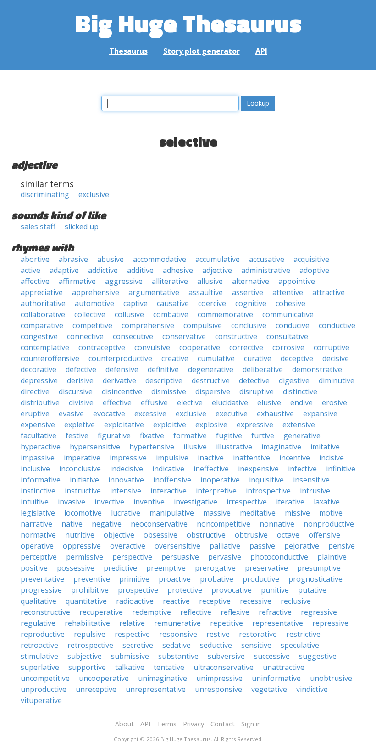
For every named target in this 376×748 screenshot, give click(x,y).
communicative (288, 314)
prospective (138, 590)
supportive (87, 667)
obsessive (160, 535)
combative (170, 314)
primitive (134, 579)
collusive (129, 314)
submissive (130, 656)
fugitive (229, 436)
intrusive (315, 491)
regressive (319, 612)
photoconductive (279, 557)
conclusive (248, 325)
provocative (231, 590)
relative (132, 623)
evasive (71, 413)
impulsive (172, 458)
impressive (128, 458)
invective (109, 502)
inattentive (251, 458)
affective (35, 281)
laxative (327, 502)
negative (107, 524)
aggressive (124, 281)
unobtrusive (331, 678)
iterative (290, 502)
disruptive (256, 391)
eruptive (35, 413)
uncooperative (104, 678)
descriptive (163, 380)
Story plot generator (201, 51)
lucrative (125, 513)
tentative (169, 667)
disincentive (122, 391)
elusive (269, 402)
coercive (212, 303)
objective (119, 535)
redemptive (151, 612)
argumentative (153, 292)
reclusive (296, 601)
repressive (330, 623)
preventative (42, 579)
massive (217, 513)
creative (174, 358)
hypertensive (151, 447)
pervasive (224, 557)
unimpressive (219, 678)
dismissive (168, 391)
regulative (38, 623)
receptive (215, 601)
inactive (211, 458)
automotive (94, 303)
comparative (42, 325)
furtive (262, 436)
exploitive (169, 424)
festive (77, 436)
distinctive (300, 391)
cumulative (216, 358)
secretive (137, 645)
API (261, 51)
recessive (255, 601)
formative (190, 436)
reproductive (43, 634)
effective (117, 402)
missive (297, 513)
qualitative (38, 601)
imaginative (281, 447)
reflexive (235, 612)
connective (85, 336)
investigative (195, 502)
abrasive (73, 259)
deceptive (297, 358)
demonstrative (317, 369)
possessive (75, 568)
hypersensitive (95, 447)
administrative (265, 270)
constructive (236, 336)
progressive (41, 590)
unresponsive (218, 689)
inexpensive (258, 469)
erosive (334, 402)
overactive (127, 546)
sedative (176, 645)
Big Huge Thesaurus (188, 23)
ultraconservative (224, 667)
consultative (287, 336)
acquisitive (311, 259)
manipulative (171, 513)
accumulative (217, 259)
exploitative (124, 424)
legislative (38, 513)
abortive (35, 259)
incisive (331, 458)
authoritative (43, 303)
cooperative (199, 347)
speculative (300, 645)
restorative (258, 634)
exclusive (93, 194)
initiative (84, 480)
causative (173, 303)
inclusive (35, 469)
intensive (125, 491)
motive (331, 513)
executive (232, 413)
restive (218, 634)
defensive (121, 369)
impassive (38, 458)
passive (262, 546)
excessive (150, 413)
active (30, 270)
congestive (39, 336)
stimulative (39, 656)
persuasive (180, 557)
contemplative (45, 347)
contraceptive (101, 347)
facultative (38, 436)
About (124, 724)
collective (89, 314)
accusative (266, 259)
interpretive (216, 491)
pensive (341, 546)
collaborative (43, 314)
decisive (335, 358)
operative (37, 546)
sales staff (38, 226)
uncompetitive (45, 678)
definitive (163, 369)
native (72, 524)
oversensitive (177, 546)
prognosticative (315, 579)
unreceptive (96, 689)
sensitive (256, 645)
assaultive (205, 292)
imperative (82, 458)
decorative (38, 369)
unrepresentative (156, 689)
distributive (40, 402)
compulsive (202, 325)
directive (35, 391)
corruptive (331, 347)
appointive (296, 281)
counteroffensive (50, 358)
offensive (324, 535)
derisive (80, 380)
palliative (225, 546)
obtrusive (251, 535)
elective (190, 402)
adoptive (314, 270)
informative (41, 480)
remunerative (177, 623)
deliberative (263, 369)
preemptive (166, 568)
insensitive (311, 480)
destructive (211, 380)
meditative (258, 513)
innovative (126, 480)
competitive (92, 325)
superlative (40, 667)
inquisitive (266, 480)
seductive (216, 645)
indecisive (126, 469)
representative (277, 623)
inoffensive (172, 480)
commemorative (225, 314)
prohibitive (90, 590)
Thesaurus (128, 51)
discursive (76, 391)
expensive (38, 424)
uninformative (276, 678)
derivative (119, 380)
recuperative (101, 612)
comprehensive (148, 325)
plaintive (332, 557)
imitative (325, 447)
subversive (226, 656)
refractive (275, 612)
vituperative (41, 700)
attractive (328, 292)
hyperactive (41, 447)
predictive (120, 568)
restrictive (303, 634)
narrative (36, 524)
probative (216, 579)
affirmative (77, 281)
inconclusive (80, 469)
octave (288, 535)
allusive (210, 281)
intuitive (35, 502)
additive (140, 270)
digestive (294, 380)
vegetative (269, 689)
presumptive (319, 568)
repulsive (89, 634)
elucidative (230, 402)
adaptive (64, 270)
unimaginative (162, 678)
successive (272, 656)
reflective (195, 612)
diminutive (336, 380)
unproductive (43, 689)
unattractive (283, 667)
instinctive (38, 491)
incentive (294, 458)
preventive (91, 579)
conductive (337, 325)
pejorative (301, 546)
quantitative (86, 601)
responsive (178, 634)
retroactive (39, 645)
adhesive (178, 270)
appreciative (42, 292)
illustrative (234, 447)
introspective (268, 491)
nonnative (277, 524)
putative (312, 590)
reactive (176, 601)
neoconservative (159, 524)
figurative (114, 436)
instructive (83, 491)
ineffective (211, 469)
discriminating (45, 194)
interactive (168, 491)
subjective (84, 656)
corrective (246, 347)
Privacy (193, 724)
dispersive (212, 391)
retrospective (90, 645)
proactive (175, 579)
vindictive (312, 689)
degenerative (210, 369)
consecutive (133, 336)
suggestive (318, 656)
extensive (298, 424)
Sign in (251, 724)
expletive (79, 424)
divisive (81, 402)
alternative (250, 281)
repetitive (226, 623)
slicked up (82, 226)
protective (184, 590)
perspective (132, 557)
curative (257, 358)
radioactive (135, 601)
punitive (275, 590)
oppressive (82, 546)
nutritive (79, 535)
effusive (154, 402)
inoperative (220, 480)
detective (254, 380)
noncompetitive (223, 524)
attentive (287, 292)
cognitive (250, 303)
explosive (211, 424)
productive (261, 579)
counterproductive (120, 358)
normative (38, 535)
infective (302, 469)
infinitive (340, 469)
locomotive (83, 513)
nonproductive (329, 524)
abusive (110, 259)
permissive (84, 557)
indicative (168, 469)
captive (135, 303)
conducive (293, 325)
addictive (103, 270)
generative (302, 436)
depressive (39, 380)
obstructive (206, 535)
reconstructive (45, 612)
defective (81, 369)
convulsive (152, 347)
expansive (320, 413)
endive (301, 402)
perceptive (39, 557)
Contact (222, 724)
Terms (167, 724)
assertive (247, 292)
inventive (149, 502)
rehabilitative (87, 623)
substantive (178, 656)
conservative (184, 336)
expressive (255, 424)
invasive (71, 502)
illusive (195, 447)
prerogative (215, 568)
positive (34, 568)
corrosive (288, 347)
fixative (152, 436)
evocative (109, 413)
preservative (266, 568)
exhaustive (275, 413)
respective (132, 634)
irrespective (247, 502)
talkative (129, 667)
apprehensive (95, 292)
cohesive (290, 303)
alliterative (170, 281)
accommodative (159, 259)
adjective (217, 270)
